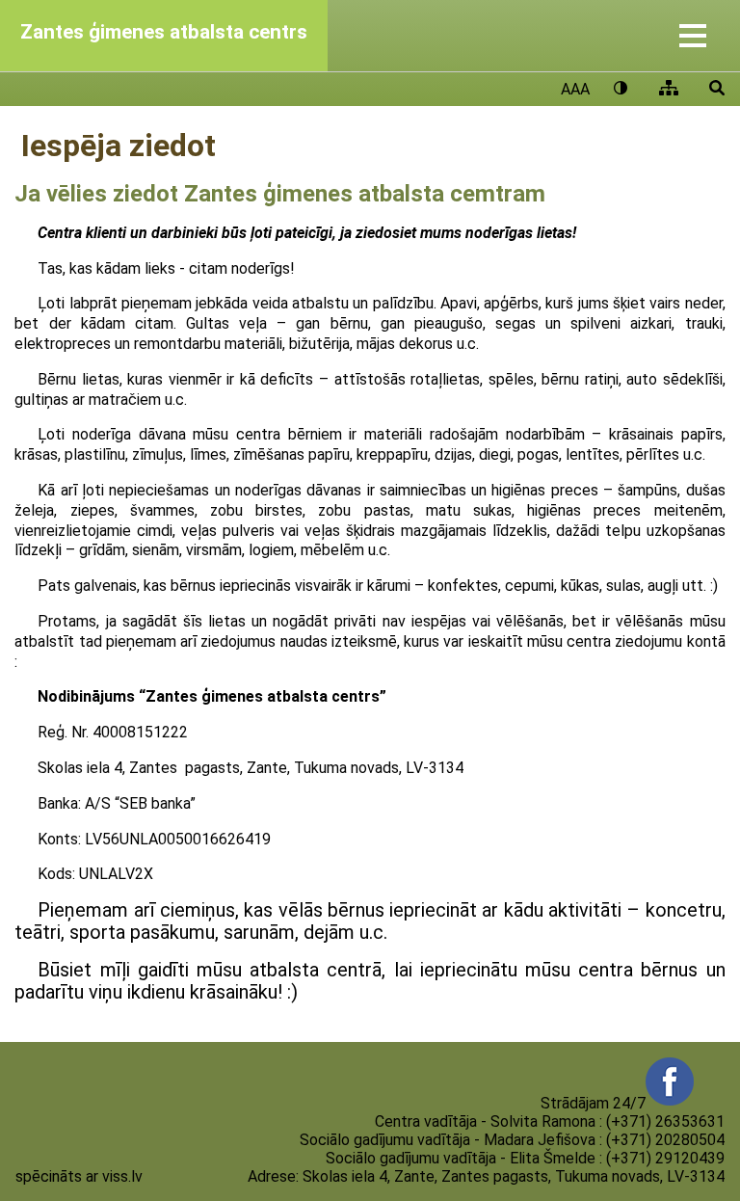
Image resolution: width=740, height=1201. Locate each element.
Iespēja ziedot (118, 145)
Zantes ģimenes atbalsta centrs (163, 31)
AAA (575, 89)
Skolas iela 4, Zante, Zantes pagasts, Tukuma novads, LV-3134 (514, 1176)
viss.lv (122, 1176)
